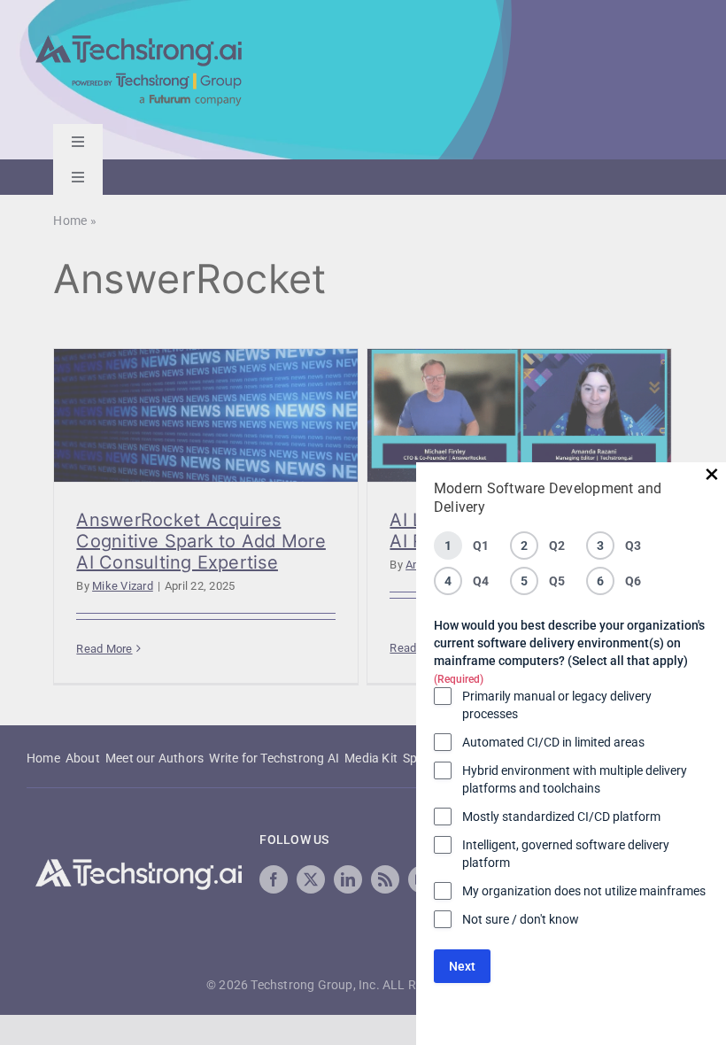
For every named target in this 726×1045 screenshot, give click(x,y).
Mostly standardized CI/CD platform (561, 816)
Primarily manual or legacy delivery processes (557, 705)
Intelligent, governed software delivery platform (565, 854)
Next (462, 966)
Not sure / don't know (520, 919)
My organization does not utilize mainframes (584, 891)
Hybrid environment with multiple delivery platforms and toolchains (574, 779)
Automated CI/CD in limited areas (553, 742)
